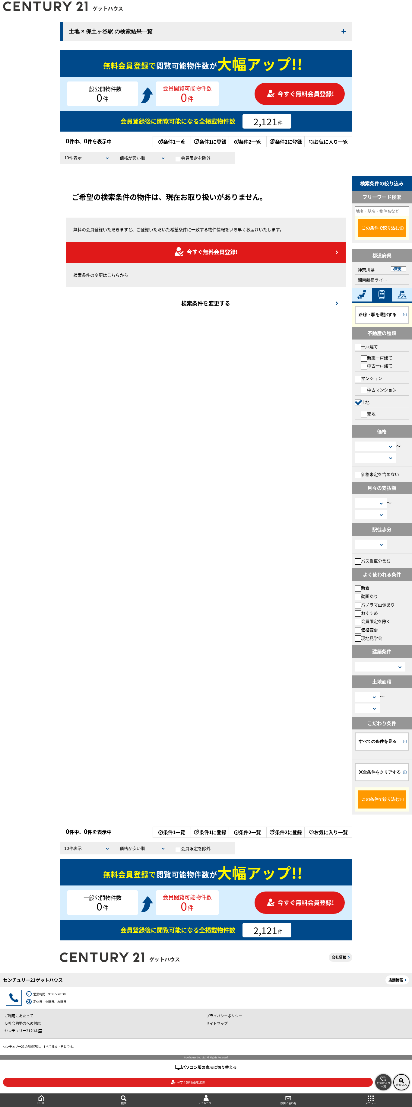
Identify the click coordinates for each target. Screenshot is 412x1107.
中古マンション (382, 390)
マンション (371, 378)
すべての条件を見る (378, 741)
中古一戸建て (379, 365)
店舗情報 (395, 979)
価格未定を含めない (380, 474)
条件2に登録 (288, 141)
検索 (123, 1103)
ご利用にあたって (19, 1015)
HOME (41, 1103)
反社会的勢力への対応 (23, 1023)
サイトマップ (217, 1023)
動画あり (369, 596)
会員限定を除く (376, 621)
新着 (365, 588)
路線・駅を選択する (378, 314)
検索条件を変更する (205, 303)
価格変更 (369, 630)
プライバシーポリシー (224, 1015)
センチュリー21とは (21, 1030)
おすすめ (369, 613)
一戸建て (369, 346)
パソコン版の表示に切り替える (209, 1067)
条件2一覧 (250, 141)
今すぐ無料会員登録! (305, 93)
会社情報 (339, 957)
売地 (371, 413)
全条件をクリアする (382, 772)
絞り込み (401, 1084)
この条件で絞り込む (381, 227)
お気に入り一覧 (331, 141)
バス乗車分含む (376, 561)
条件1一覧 (174, 141)
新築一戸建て (379, 358)
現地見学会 (371, 638)
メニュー (370, 1103)
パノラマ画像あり (378, 604)
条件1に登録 (212, 141)
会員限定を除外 (196, 158)
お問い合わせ (288, 1103)
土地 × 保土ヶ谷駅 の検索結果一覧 (111, 31)
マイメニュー (206, 1103)
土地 (365, 402)
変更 (397, 269)
